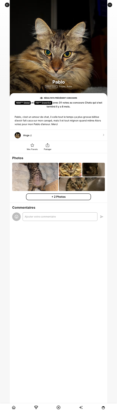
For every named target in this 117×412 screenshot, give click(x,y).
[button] (7, 4)
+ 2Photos (58, 196)
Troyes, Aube (65, 86)
